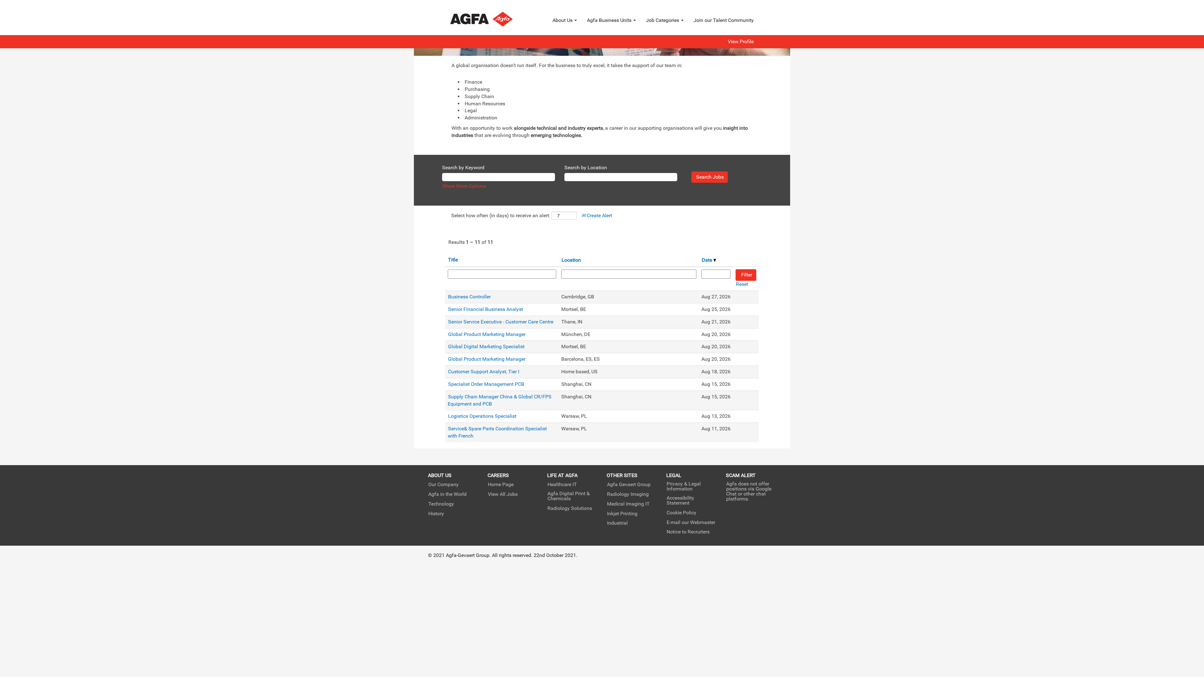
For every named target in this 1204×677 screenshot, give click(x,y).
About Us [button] (563, 20)
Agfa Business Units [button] (610, 20)
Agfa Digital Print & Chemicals (568, 496)
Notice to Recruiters (688, 532)
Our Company (443, 484)
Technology (441, 504)
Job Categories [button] (663, 20)
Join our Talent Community (724, 20)
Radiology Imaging (628, 494)
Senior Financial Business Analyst (485, 309)
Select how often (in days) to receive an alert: (500, 215)
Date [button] (707, 260)
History (436, 514)
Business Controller (469, 297)
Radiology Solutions (569, 508)
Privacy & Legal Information (684, 486)
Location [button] (571, 260)
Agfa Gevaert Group (629, 484)
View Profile (741, 42)
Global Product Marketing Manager (486, 334)
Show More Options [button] (464, 186)
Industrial (617, 523)
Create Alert (598, 215)
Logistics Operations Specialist (482, 416)
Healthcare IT (562, 484)
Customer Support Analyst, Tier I (483, 372)
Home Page (501, 484)
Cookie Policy (681, 513)
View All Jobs (503, 494)
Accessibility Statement (680, 500)
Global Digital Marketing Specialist (486, 346)
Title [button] (453, 260)
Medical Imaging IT (628, 504)
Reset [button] (742, 284)
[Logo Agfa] (490, 19)
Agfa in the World (447, 494)
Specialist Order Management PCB (486, 384)
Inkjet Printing (622, 514)
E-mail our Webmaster (691, 522)
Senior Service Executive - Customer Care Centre (500, 322)
